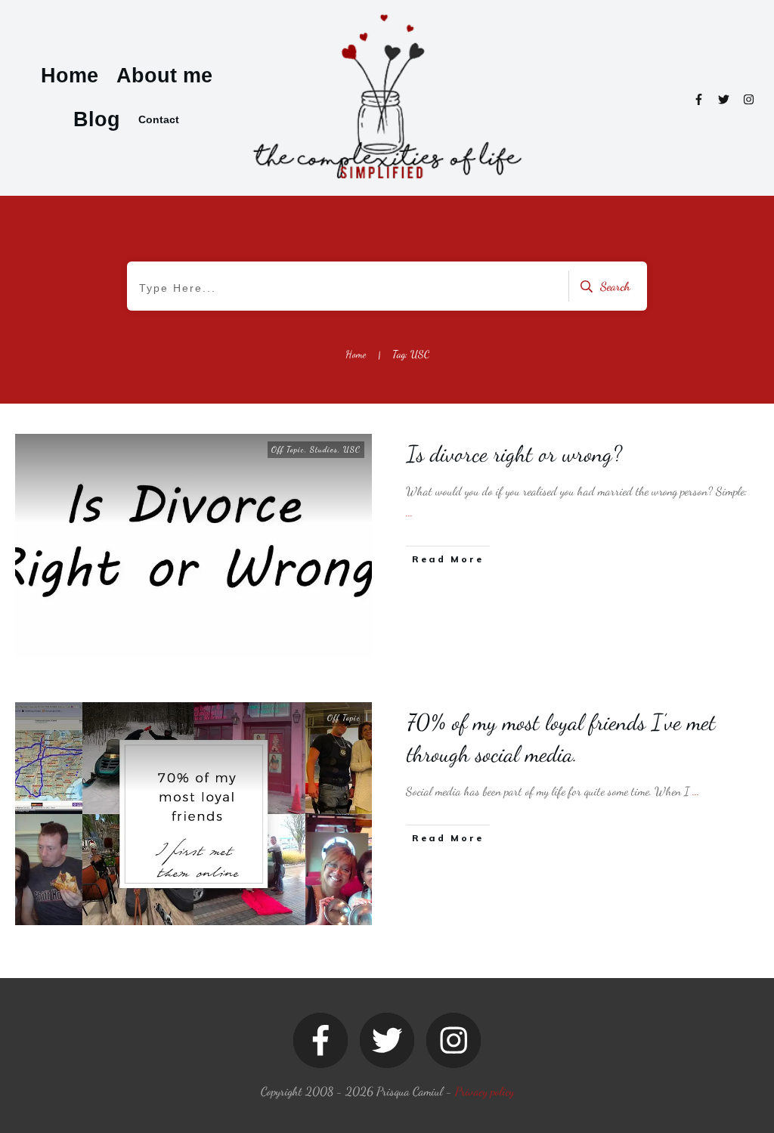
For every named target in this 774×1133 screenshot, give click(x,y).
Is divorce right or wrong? (514, 453)
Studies (324, 449)
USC (352, 449)
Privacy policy (484, 1091)
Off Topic (288, 449)
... (409, 512)
